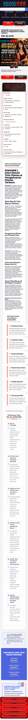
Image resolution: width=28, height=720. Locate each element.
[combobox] (12, 9)
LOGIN (8, 23)
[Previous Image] (1, 52)
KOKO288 (12, 206)
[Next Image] (27, 52)
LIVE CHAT (15, 715)
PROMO (15, 699)
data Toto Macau (14, 250)
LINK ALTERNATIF (15, 711)
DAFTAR (19, 23)
